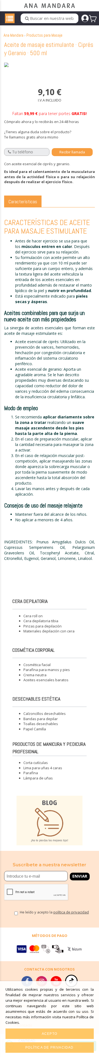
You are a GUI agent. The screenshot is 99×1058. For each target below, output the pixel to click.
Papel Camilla (34, 728)
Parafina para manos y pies (46, 669)
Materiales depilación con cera (49, 631)
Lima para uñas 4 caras (42, 767)
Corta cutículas (35, 762)
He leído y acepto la (54, 912)
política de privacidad (71, 912)
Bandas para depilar (40, 718)
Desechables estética (36, 699)
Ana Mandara (13, 35)
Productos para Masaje (44, 35)
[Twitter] (71, 981)
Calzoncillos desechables (44, 713)
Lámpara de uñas (38, 778)
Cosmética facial (37, 664)
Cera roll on (33, 615)
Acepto (49, 1034)
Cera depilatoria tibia (40, 620)
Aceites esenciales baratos (45, 679)
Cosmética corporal (33, 650)
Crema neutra (34, 674)
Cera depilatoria (30, 601)
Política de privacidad (49, 1047)
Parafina (30, 772)
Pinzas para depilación (42, 626)
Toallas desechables (40, 723)
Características (23, 201)
